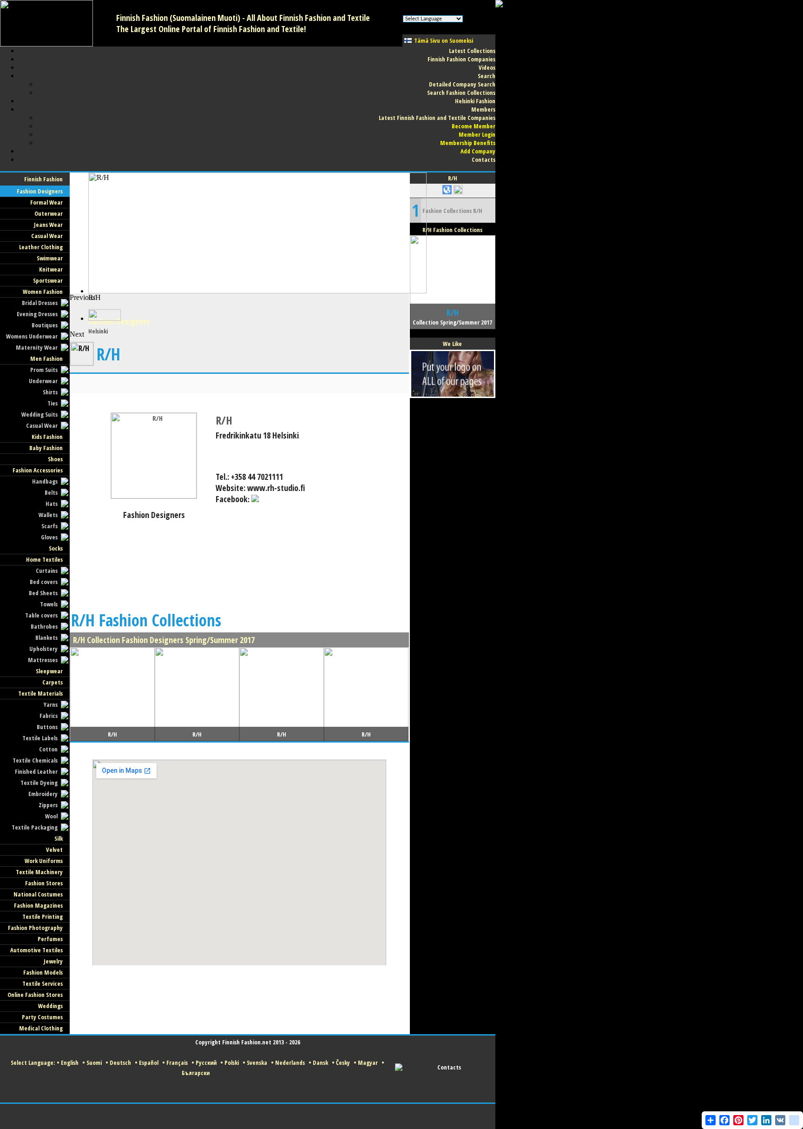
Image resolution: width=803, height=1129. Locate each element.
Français (177, 1062)
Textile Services (42, 983)
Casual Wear (47, 236)
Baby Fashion (46, 448)
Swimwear (50, 258)
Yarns (51, 704)
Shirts (50, 392)
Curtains (47, 570)
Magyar (368, 1062)
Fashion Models (43, 972)
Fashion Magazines (38, 905)
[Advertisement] (239, 314)
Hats (52, 503)
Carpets (52, 682)
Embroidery (43, 794)
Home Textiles (44, 559)
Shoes (55, 459)
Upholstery (43, 648)
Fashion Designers (40, 191)
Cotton (48, 749)
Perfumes (50, 939)
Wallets (48, 515)
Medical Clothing (41, 1028)
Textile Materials (40, 693)
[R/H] (154, 495)
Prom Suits (44, 369)
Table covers (41, 615)
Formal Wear (46, 202)
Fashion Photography (35, 927)
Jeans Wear (48, 224)
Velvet (54, 849)
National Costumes (38, 894)
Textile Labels (40, 738)
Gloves (49, 537)
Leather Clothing (41, 247)
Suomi (94, 1062)
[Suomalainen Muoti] (46, 44)
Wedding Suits (39, 414)
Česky (343, 1062)
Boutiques (45, 325)
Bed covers (44, 582)
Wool (51, 816)
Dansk (320, 1062)
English (70, 1062)
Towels (49, 604)
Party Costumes (42, 1017)
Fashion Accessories (38, 470)
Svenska (257, 1062)
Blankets (46, 637)
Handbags (45, 481)
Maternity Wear (37, 347)
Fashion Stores (44, 883)
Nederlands (290, 1062)
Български (196, 1073)
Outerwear (48, 213)
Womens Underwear (32, 336)
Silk (58, 838)
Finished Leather (36, 771)
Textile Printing (42, 916)
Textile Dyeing (39, 782)
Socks (56, 548)
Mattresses (43, 660)
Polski (231, 1062)
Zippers (48, 805)
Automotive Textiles (36, 950)
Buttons (47, 727)
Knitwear (51, 269)
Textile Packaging (35, 827)
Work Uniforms (44, 861)
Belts (51, 492)
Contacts (449, 1067)
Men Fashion (46, 358)
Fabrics (48, 715)
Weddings (50, 1006)
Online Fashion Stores (35, 994)
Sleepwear (49, 671)
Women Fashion (43, 291)
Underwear (43, 381)
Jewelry (53, 961)
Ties (52, 403)
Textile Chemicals (35, 760)
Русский (206, 1062)
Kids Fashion (47, 436)
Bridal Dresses (40, 303)
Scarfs (49, 526)
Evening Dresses (37, 314)
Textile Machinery (39, 872)
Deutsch (120, 1062)
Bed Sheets (43, 593)
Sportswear (48, 280)
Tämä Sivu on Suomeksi (443, 40)
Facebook (232, 499)
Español (148, 1062)
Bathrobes (44, 626)
